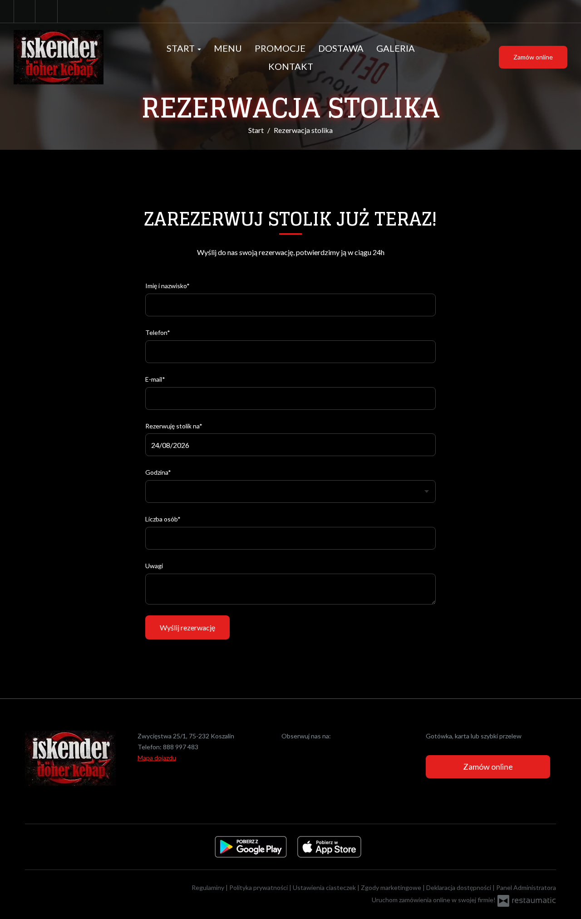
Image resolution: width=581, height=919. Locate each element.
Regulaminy (209, 887)
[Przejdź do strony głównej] (70, 57)
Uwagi (154, 566)
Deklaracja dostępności (459, 887)
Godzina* (158, 472)
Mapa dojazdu (157, 758)
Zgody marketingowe (392, 887)
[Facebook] (24, 11)
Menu (228, 48)
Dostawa (341, 48)
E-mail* (155, 379)
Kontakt (290, 66)
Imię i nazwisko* (167, 286)
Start (182, 48)
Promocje (280, 48)
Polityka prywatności (259, 887)
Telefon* (157, 332)
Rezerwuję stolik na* (173, 426)
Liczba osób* (163, 519)
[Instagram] (47, 11)
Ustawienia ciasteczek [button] (325, 887)
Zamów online (533, 57)
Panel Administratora (526, 887)
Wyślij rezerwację (187, 627)
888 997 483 (180, 747)
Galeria (395, 48)
